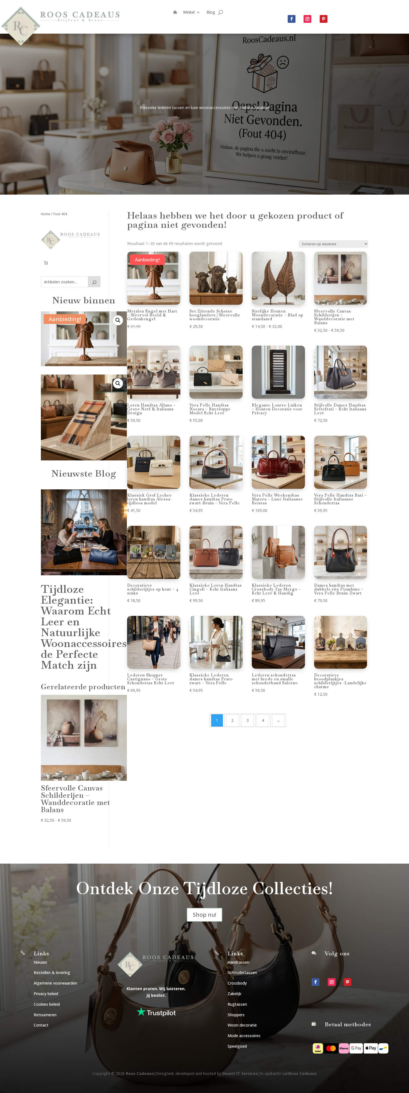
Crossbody (237, 983)
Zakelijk (234, 993)
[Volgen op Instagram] (307, 19)
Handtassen (238, 962)
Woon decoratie (242, 1025)
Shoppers (236, 1014)
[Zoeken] (94, 281)
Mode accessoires (244, 1035)
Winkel (189, 12)
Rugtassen (237, 1004)
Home (45, 214)
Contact (41, 1025)
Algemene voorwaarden (55, 983)
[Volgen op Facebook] (291, 19)
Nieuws (40, 962)
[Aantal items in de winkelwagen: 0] (46, 263)
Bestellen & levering (52, 972)
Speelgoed (237, 1046)
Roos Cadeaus (140, 1073)
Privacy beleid (46, 993)
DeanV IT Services (240, 1073)
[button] (118, 320)
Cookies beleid (47, 1004)
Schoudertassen (242, 972)
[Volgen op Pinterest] (323, 19)
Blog (210, 12)
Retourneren (45, 1014)
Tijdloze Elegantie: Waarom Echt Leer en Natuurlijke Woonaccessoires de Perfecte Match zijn (84, 627)
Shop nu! (204, 914)
